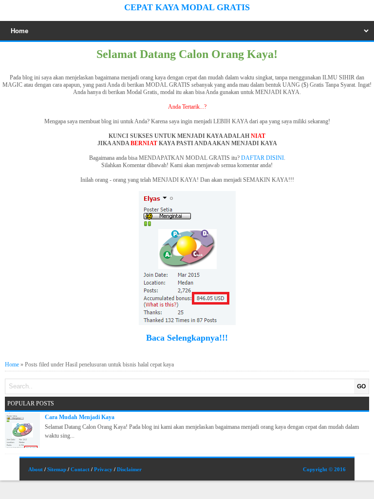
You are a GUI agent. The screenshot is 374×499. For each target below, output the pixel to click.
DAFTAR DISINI (262, 157)
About (35, 469)
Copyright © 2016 (324, 469)
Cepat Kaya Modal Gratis (187, 7)
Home (12, 364)
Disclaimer (129, 469)
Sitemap (56, 469)
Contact (80, 469)
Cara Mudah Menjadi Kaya (79, 417)
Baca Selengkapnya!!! (187, 338)
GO (361, 386)
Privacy (103, 469)
